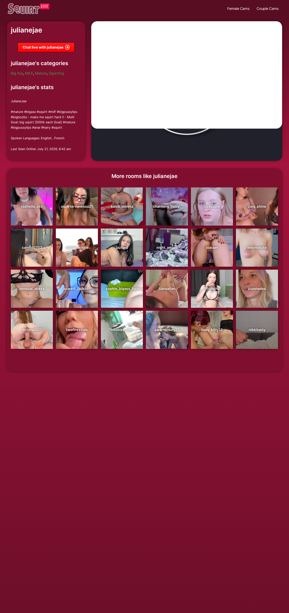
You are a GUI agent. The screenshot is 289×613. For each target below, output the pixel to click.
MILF (29, 73)
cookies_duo (122, 330)
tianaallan (167, 289)
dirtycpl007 (32, 330)
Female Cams (238, 8)
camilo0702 (32, 247)
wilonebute (257, 247)
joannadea (257, 289)
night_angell (166, 247)
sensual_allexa (31, 289)
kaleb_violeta (122, 206)
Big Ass (17, 73)
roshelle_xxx (32, 206)
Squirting (56, 73)
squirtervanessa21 (77, 206)
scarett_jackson (77, 289)
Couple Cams (268, 8)
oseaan (212, 247)
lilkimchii (212, 289)
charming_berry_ (167, 206)
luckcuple (212, 206)
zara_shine (257, 206)
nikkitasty (257, 330)
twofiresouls (77, 330)
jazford (122, 247)
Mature (41, 73)
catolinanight (77, 247)
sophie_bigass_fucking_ (126, 289)
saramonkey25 (166, 330)
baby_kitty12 (212, 330)
